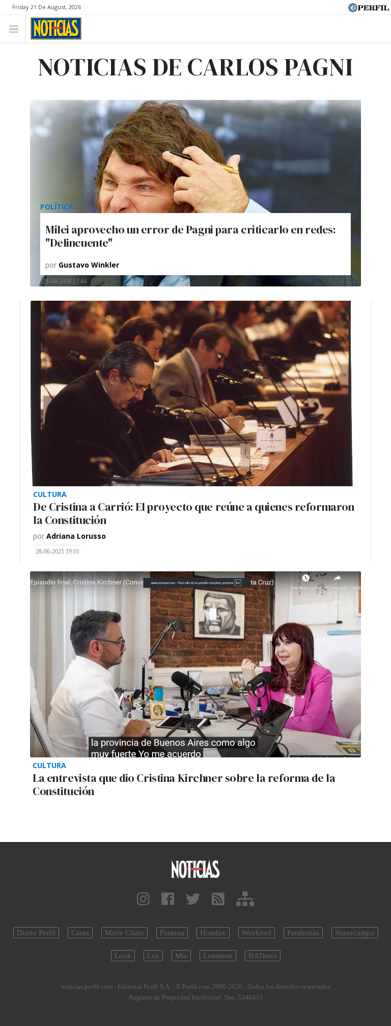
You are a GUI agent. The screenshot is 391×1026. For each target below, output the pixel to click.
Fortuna (172, 933)
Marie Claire (124, 933)
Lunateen (218, 956)
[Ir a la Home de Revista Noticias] (53, 28)
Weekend (256, 933)
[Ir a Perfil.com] (368, 7)
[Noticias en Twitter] (193, 899)
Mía (181, 956)
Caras (80, 933)
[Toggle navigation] (16, 28)
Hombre (213, 933)
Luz (153, 956)
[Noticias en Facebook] (167, 899)
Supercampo (355, 933)
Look (123, 956)
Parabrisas (303, 933)
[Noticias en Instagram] (143, 899)
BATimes (262, 956)
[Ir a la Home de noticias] (195, 868)
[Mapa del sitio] (245, 899)
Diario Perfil (36, 933)
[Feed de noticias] (218, 899)
